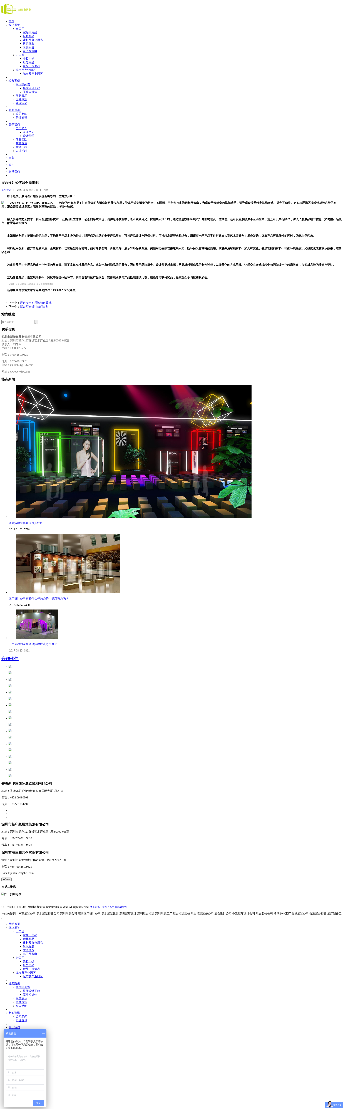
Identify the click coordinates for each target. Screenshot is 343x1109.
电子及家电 (30, 51)
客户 (11, 164)
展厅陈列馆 (23, 84)
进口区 (20, 54)
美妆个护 (28, 58)
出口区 (20, 28)
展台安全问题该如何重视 (35, 302)
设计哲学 (28, 135)
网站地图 (121, 906)
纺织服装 (28, 43)
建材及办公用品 (33, 39)
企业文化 (28, 132)
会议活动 (21, 103)
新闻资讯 (15, 110)
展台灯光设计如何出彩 (34, 306)
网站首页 (14, 923)
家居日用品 (30, 32)
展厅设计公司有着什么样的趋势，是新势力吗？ (39, 598)
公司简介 (21, 128)
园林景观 (21, 99)
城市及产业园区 (26, 69)
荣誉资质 (21, 143)
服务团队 (21, 139)
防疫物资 (28, 47)
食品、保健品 (31, 66)
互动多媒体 (30, 91)
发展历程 (21, 147)
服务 (11, 157)
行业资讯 (21, 117)
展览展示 (21, 95)
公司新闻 (21, 113)
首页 (11, 21)
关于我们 (15, 124)
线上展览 (15, 24)
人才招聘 (21, 150)
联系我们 (14, 171)
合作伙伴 (10, 658)
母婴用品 (28, 62)
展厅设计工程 (31, 88)
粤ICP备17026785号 (102, 906)
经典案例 (15, 80)
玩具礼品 (28, 36)
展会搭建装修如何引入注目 (26, 522)
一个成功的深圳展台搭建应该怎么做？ (33, 644)
